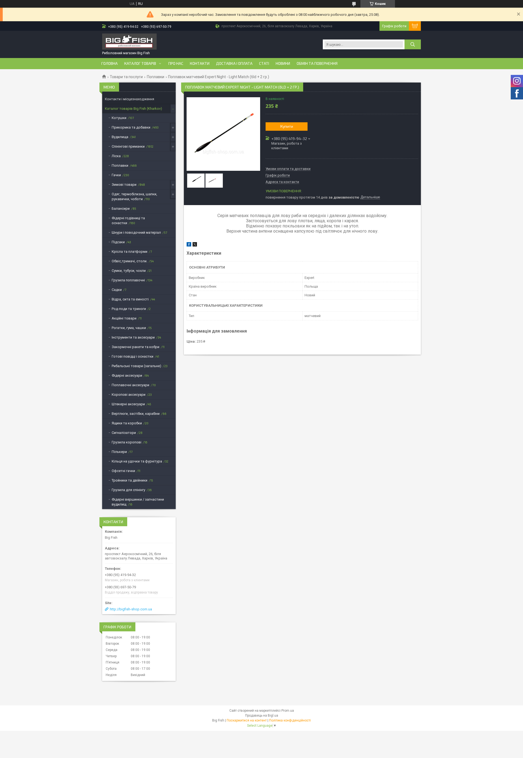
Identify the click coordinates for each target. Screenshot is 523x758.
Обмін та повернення (317, 63)
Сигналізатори (124, 433)
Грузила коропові (126, 442)
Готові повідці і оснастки (132, 356)
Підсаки (118, 242)
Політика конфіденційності (290, 720)
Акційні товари (124, 318)
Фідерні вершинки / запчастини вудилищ (138, 501)
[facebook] (189, 245)
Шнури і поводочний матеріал (136, 232)
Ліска (116, 156)
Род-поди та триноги (129, 309)
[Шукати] (413, 44)
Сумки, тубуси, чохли (129, 271)
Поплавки (155, 77)
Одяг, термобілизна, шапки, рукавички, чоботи (134, 196)
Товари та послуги (126, 77)
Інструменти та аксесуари (133, 337)
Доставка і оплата (234, 63)
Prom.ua (287, 711)
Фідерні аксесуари (127, 375)
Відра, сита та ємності (130, 299)
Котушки (119, 118)
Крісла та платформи (129, 251)
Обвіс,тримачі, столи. (129, 261)
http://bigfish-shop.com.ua (131, 609)
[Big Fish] (129, 42)
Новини (283, 63)
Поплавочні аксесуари (130, 385)
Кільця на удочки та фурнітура (137, 461)
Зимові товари (124, 184)
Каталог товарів (140, 63)
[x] (195, 245)
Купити (286, 126)
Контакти (199, 63)
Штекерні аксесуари (128, 404)
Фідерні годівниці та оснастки (128, 220)
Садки (117, 290)
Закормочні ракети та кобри (135, 347)
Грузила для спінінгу (128, 490)
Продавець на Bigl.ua (261, 715)
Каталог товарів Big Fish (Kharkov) (133, 108)
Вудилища (120, 137)
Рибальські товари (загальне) (136, 366)
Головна (109, 63)
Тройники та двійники (129, 480)
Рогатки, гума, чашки (129, 328)
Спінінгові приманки (128, 146)
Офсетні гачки (123, 471)
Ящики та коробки (127, 423)
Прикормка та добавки (131, 127)
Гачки (116, 175)
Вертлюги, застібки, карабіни (136, 414)
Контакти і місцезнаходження (129, 99)
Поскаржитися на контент (247, 720)
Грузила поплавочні (128, 280)
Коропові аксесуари (128, 394)
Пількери (119, 452)
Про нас (175, 63)
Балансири (121, 208)
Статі (264, 63)
